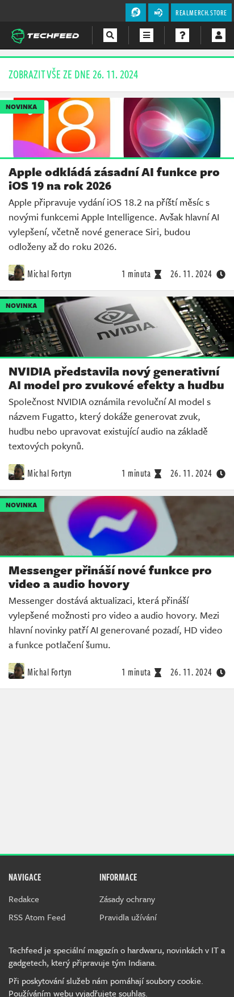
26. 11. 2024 (191, 274)
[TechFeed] (45, 34)
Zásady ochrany (127, 898)
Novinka (21, 106)
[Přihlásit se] (218, 35)
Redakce (24, 898)
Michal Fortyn (49, 274)
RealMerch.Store (201, 12)
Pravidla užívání (128, 917)
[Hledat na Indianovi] (110, 35)
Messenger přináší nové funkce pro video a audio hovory (110, 576)
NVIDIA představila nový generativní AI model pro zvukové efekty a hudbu (116, 377)
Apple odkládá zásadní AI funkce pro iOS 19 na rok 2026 (114, 178)
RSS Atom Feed (37, 917)
